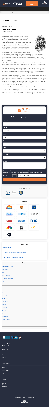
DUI (2, 354)
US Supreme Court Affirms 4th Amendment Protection (14, 252)
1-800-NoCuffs (6, 343)
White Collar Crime (6, 328)
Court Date (6, 154)
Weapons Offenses (6, 325)
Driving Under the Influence (7, 278)
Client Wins (4, 384)
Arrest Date (6, 147)
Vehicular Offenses (6, 319)
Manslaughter (5, 295)
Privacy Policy (4, 386)
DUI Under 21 (4, 357)
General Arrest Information (7, 289)
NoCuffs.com (4, 12)
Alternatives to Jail (7, 247)
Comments (6, 161)
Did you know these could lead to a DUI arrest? (13, 257)
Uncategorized (5, 316)
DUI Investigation (5, 356)
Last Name (5, 127)
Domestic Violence (6, 275)
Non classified (5, 298)
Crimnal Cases (4, 367)
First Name (6, 120)
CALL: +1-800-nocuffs (32, 3)
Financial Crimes (5, 284)
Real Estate (4, 307)
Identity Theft (9, 29)
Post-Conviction (5, 301)
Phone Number (7, 140)
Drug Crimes (4, 281)
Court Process (5, 269)
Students (4, 310)
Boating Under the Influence (8, 266)
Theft (3, 313)
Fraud (3, 287)
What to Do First (5, 353)
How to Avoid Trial (7, 250)
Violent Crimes (5, 322)
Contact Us (4, 383)
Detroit (3, 272)
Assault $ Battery (5, 372)
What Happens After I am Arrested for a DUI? (12, 255)
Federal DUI (4, 359)
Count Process (5, 369)
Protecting (4, 304)
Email (4, 134)
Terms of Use (4, 387)
